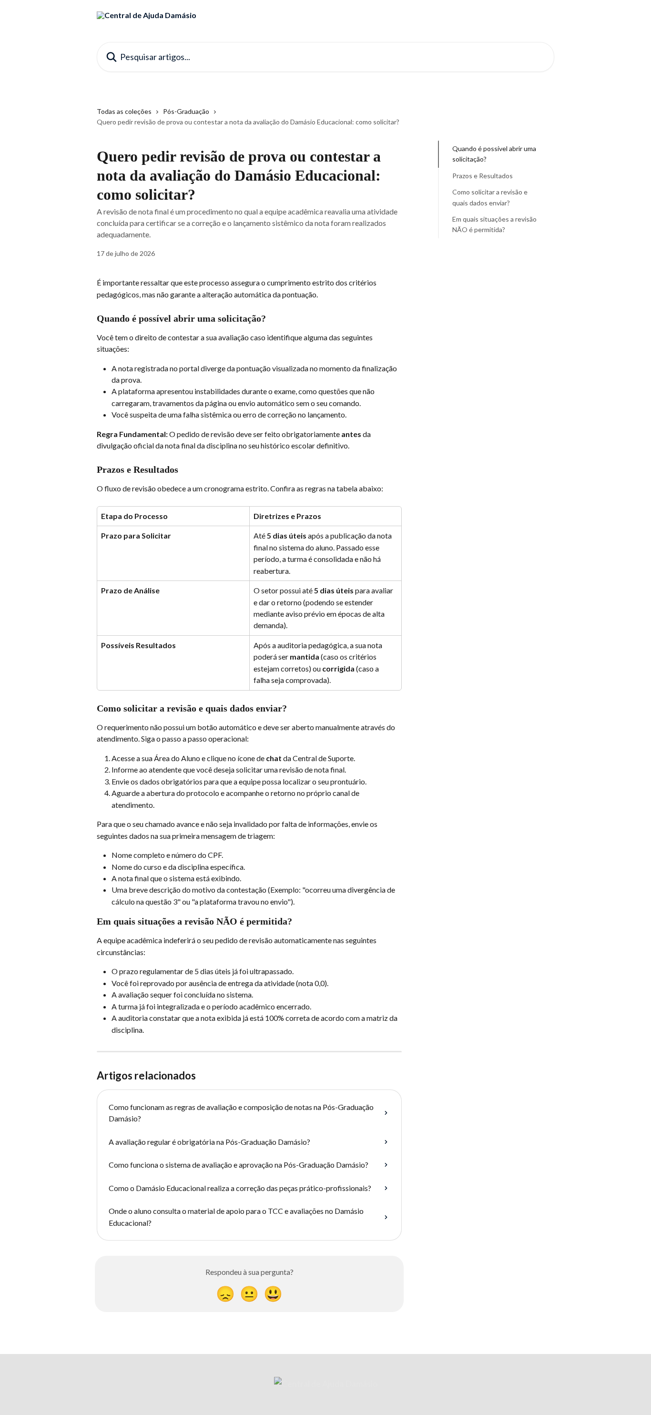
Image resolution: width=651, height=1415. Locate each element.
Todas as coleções (124, 111)
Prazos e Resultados (482, 176)
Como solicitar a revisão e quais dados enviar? (490, 197)
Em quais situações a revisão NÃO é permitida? (494, 224)
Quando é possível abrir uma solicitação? (494, 153)
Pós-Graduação (186, 111)
